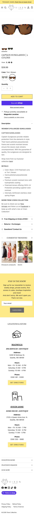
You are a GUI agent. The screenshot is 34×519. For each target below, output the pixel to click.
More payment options (17, 107)
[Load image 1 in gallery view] (17, 28)
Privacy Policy (6, 504)
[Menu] (2, 7)
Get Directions (17, 382)
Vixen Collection (12, 512)
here (11, 161)
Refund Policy (16, 504)
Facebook (24, 206)
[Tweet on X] (6, 62)
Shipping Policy (6, 507)
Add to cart (17, 96)
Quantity (5, 84)
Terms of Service (18, 507)
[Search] (6, 7)
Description (6, 123)
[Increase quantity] (11, 88)
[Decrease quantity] (3, 88)
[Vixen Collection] (17, 7)
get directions (17, 445)
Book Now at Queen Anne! (23, 2)
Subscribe (17, 310)
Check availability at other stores (14, 117)
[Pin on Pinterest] (11, 62)
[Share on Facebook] (9, 62)
